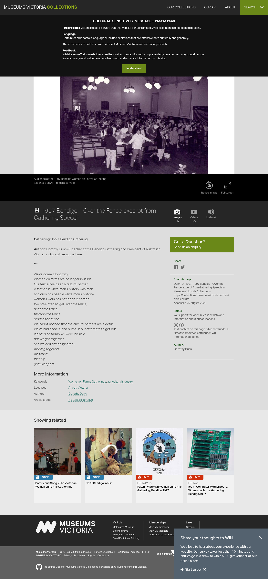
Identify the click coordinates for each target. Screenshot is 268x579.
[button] (254, 7)
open (196, 315)
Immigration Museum (124, 534)
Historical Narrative (80, 399)
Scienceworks (120, 531)
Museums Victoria (40, 7)
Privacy (68, 555)
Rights (91, 555)
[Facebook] (176, 268)
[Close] (260, 538)
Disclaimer (80, 555)
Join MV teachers (158, 531)
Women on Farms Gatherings (87, 381)
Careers (190, 527)
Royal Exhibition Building (126, 538)
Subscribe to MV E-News (162, 534)
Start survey (193, 569)
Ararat (72, 387)
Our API (210, 7)
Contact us (103, 555)
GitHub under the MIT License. (130, 567)
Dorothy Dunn (77, 393)
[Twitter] (182, 268)
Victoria (83, 387)
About (230, 7)
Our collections (181, 7)
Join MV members (159, 527)
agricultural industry (120, 381)
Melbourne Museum (123, 527)
